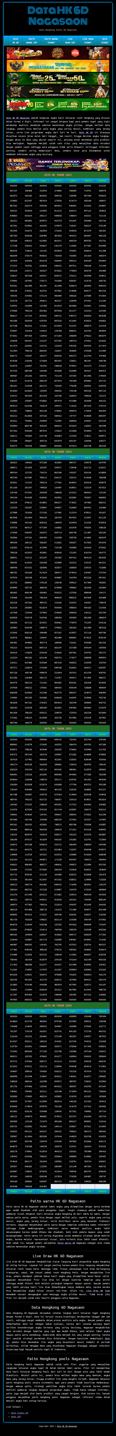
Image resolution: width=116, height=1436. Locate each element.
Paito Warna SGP (31, 41)
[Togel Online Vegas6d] (58, 165)
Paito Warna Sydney (51, 41)
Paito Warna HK (66, 1243)
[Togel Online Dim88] (58, 79)
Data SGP (16, 1416)
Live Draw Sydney (87, 41)
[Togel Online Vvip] (58, 66)
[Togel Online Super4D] (58, 92)
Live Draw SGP (70, 41)
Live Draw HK (94, 1291)
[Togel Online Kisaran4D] (58, 105)
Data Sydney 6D (19, 1413)
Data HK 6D (16, 41)
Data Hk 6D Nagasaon (67, 1426)
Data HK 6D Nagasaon (18, 118)
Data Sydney (104, 41)
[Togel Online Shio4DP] (58, 53)
